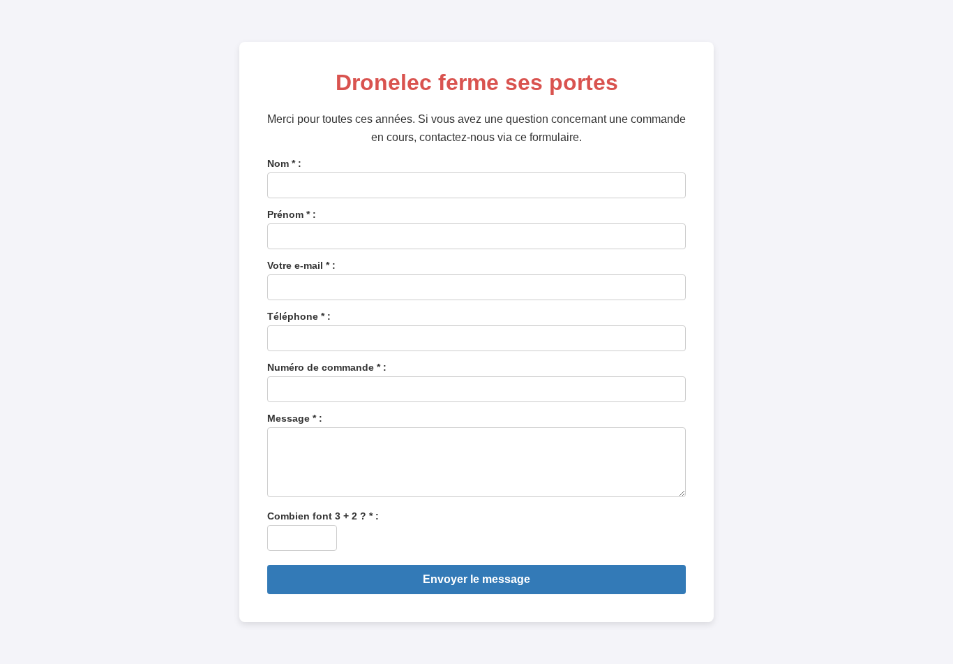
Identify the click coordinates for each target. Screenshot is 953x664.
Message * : (294, 418)
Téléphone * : (299, 316)
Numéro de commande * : (327, 367)
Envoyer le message (476, 579)
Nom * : (284, 163)
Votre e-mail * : (301, 265)
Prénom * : (291, 214)
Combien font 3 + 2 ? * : (323, 516)
